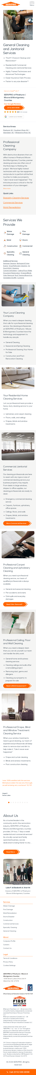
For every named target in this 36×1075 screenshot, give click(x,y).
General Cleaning (9, 931)
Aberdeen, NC (8, 133)
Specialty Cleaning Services (16, 197)
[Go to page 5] (18, 802)
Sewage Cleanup (9, 263)
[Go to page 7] (23, 802)
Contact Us (7, 948)
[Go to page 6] (20, 802)
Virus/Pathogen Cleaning (18, 266)
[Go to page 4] (16, 802)
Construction (8, 920)
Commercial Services (13, 202)
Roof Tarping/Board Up (23, 275)
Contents (20, 278)
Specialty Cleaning (10, 927)
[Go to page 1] (9, 802)
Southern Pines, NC (21, 130)
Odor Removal (8, 275)
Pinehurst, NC (8, 130)
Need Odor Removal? (14, 604)
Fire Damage (8, 909)
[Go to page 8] (25, 802)
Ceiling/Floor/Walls (25, 271)
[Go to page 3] (13, 802)
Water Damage (9, 906)
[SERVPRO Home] (11, 3)
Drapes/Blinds (26, 273)
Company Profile (9, 941)
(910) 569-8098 (13, 108)
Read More (10, 852)
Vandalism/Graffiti (9, 278)
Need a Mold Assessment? (16, 686)
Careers (6, 945)
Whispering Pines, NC (23, 133)
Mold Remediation (12, 207)
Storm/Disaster (8, 917)
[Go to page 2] (11, 802)
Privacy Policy (8, 962)
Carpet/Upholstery (10, 271)
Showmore (6, 188)
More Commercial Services (16, 523)
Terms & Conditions (10, 958)
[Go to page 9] (27, 802)
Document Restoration (11, 273)
